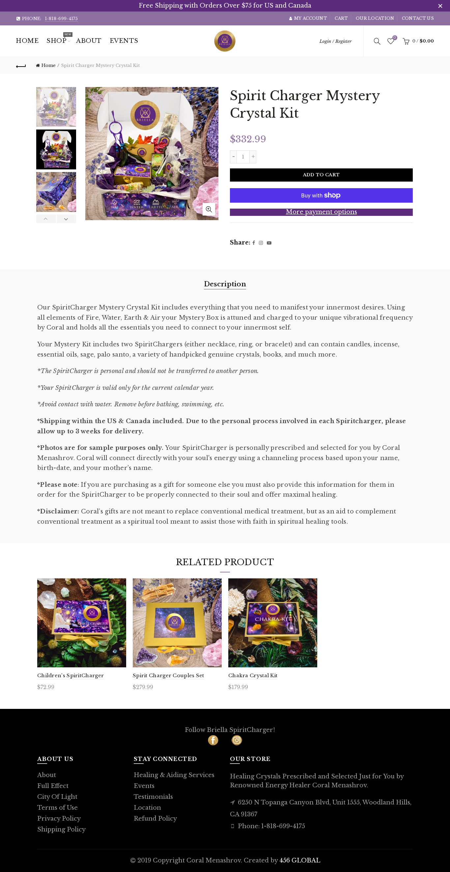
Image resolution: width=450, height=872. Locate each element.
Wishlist (394, 38)
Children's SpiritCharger (70, 675)
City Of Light (57, 796)
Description (225, 284)
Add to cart (321, 175)
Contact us (418, 18)
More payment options (321, 212)
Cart (341, 18)
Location (147, 807)
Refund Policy (155, 818)
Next (66, 219)
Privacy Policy (59, 818)
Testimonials (153, 796)
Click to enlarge (209, 209)
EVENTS (124, 40)
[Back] (21, 65)
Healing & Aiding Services (174, 775)
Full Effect (53, 786)
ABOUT (89, 40)
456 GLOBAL (299, 860)
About (46, 775)
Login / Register (336, 41)
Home (27, 40)
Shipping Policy (61, 829)
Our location (375, 18)
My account (310, 18)
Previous (46, 219)
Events (144, 786)
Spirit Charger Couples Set (168, 675)
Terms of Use (57, 807)
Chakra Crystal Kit (252, 675)
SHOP (58, 38)
